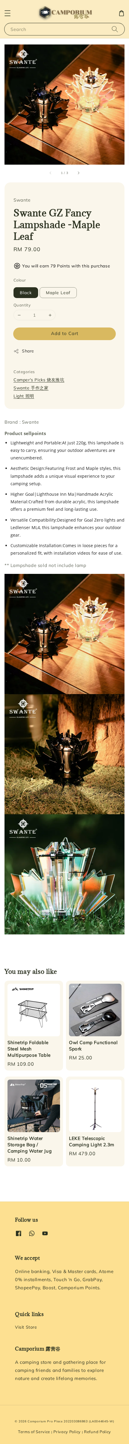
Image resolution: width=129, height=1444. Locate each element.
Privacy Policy (67, 1431)
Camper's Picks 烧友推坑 (39, 379)
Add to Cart (64, 333)
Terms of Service (34, 1431)
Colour (20, 280)
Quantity (22, 305)
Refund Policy (97, 1431)
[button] (7, 13)
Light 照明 (24, 396)
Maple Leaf (58, 292)
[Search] (114, 29)
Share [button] (28, 351)
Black (26, 292)
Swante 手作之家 (31, 388)
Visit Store (26, 1327)
